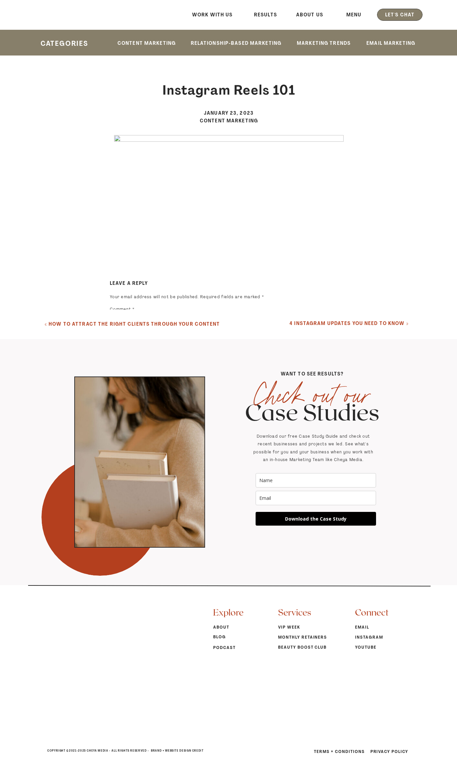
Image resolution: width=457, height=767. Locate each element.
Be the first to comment (197, 257)
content (292, 593)
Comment (122, 309)
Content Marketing (229, 121)
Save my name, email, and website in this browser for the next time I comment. (196, 455)
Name (118, 387)
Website (118, 427)
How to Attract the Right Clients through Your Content (134, 324)
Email (117, 407)
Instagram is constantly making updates (135, 746)
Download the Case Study (316, 519)
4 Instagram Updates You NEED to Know (346, 323)
